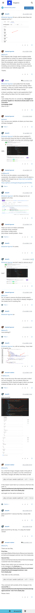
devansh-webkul (9, 372)
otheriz (7, 80)
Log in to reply (29, 8)
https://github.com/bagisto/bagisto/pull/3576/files (16, 183)
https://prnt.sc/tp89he (25, 179)
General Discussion (9, 7)
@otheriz (4, 119)
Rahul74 (7, 14)
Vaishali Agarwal (9, 51)
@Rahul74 (4, 54)
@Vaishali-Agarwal (7, 17)
